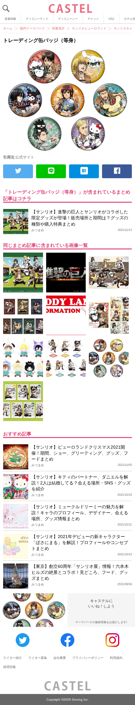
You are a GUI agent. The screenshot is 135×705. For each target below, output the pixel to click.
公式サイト (24, 157)
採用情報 (9, 667)
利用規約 (116, 658)
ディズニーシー (68, 18)
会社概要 (59, 658)
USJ (111, 18)
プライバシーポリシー (88, 658)
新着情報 (10, 18)
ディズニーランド (37, 18)
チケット (93, 18)
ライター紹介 (12, 658)
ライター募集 (37, 658)
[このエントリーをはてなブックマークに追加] (84, 171)
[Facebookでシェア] (117, 171)
